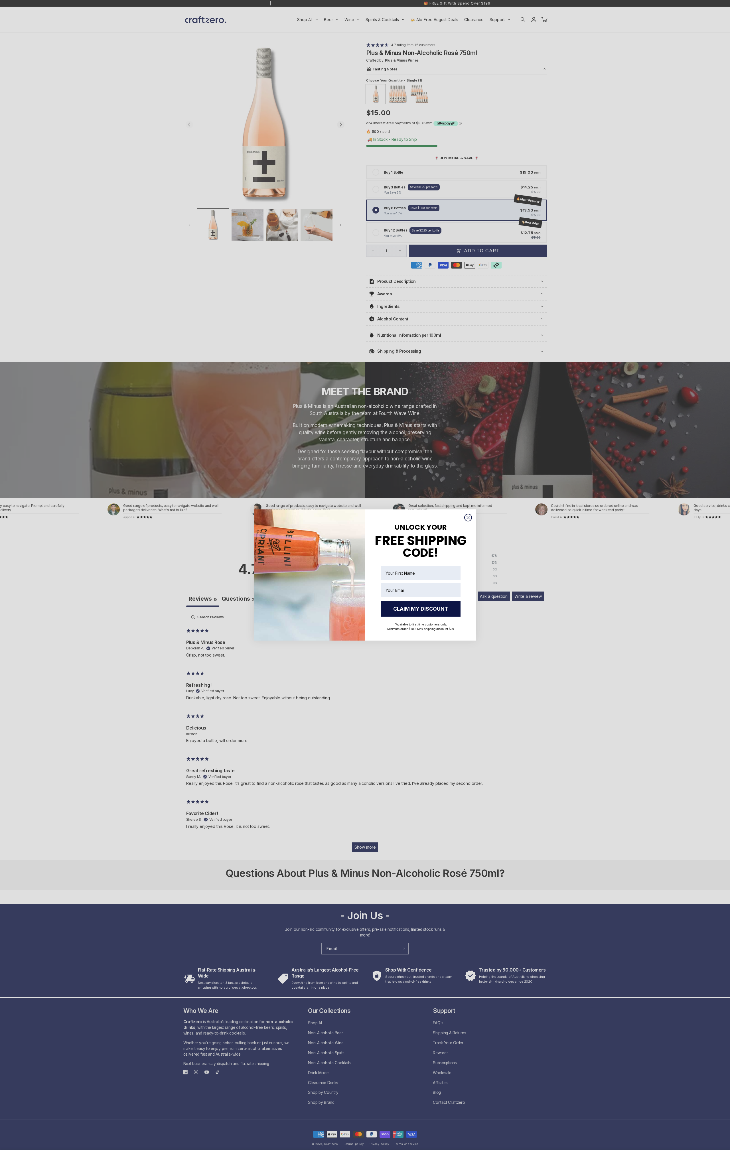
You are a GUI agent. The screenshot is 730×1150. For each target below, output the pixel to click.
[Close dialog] (468, 517)
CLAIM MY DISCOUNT (420, 609)
